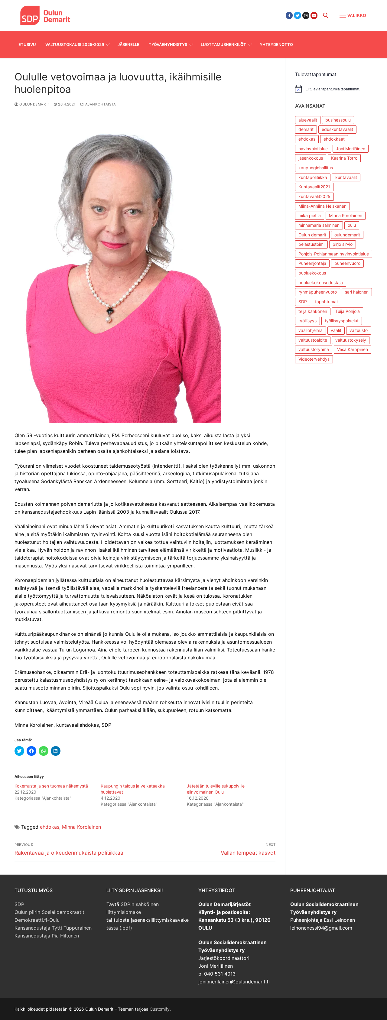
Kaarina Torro (344, 158)
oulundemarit (347, 234)
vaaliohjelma (310, 330)
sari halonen (357, 291)
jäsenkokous (310, 158)
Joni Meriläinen (350, 148)
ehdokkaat (334, 138)
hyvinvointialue (313, 148)
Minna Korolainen (81, 827)
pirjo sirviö (343, 244)
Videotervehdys (314, 359)
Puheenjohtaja (312, 263)
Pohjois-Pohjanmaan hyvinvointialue (333, 253)
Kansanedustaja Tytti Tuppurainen (53, 928)
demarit (306, 129)
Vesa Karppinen (352, 349)
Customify (160, 1009)
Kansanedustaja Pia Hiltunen (47, 936)
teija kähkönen (312, 311)
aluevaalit (307, 119)
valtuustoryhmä (313, 349)
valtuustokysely (350, 340)
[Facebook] (289, 15)
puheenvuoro (347, 263)
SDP (302, 301)
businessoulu (338, 119)
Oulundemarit (33, 104)
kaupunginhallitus (315, 167)
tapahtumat (326, 301)
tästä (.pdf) (119, 928)
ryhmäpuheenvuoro (317, 291)
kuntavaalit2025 (314, 196)
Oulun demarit (312, 234)
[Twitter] (297, 15)
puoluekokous (312, 272)
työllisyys (307, 320)
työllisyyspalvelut (342, 320)
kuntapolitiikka (312, 177)
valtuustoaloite (312, 340)
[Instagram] (305, 15)
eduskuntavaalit (337, 129)
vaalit (336, 330)
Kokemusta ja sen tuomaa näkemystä (51, 785)
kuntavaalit (346, 177)
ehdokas (49, 827)
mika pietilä (309, 215)
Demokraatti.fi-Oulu (37, 920)
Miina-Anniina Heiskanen (322, 206)
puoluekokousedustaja (320, 282)
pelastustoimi (311, 244)
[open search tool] (325, 15)
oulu (352, 225)
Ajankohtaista (100, 104)
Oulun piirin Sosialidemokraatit (49, 912)
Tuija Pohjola (347, 311)
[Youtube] (314, 15)
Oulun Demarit (109, 11)
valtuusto (359, 330)
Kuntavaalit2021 (314, 186)
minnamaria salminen (319, 225)
